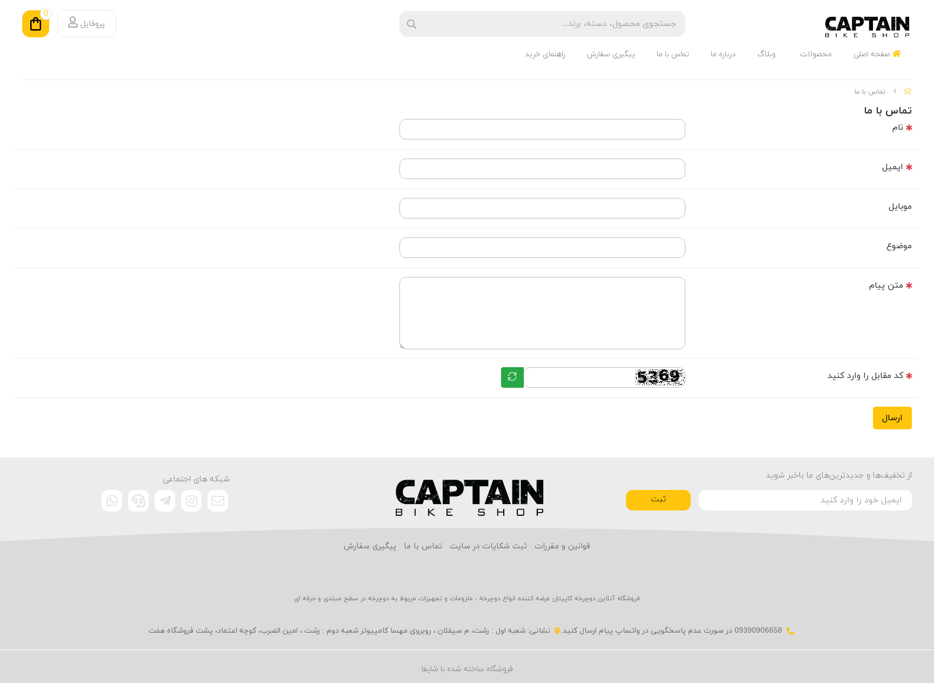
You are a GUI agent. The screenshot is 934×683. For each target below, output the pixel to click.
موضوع (899, 246)
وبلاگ (766, 54)
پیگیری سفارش (611, 54)
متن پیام (886, 285)
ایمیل (892, 167)
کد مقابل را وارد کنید (865, 376)
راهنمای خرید (545, 54)
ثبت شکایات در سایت (488, 546)
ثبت (658, 499)
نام (897, 128)
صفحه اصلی (872, 54)
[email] (218, 501)
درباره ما (723, 54)
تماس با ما (673, 54)
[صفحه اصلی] (908, 92)
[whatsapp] (112, 501)
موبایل (900, 207)
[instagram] (191, 501)
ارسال (892, 418)
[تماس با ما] (467, 493)
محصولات (816, 54)
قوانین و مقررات (562, 546)
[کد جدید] (512, 377)
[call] (138, 501)
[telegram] (165, 501)
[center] (412, 24)
